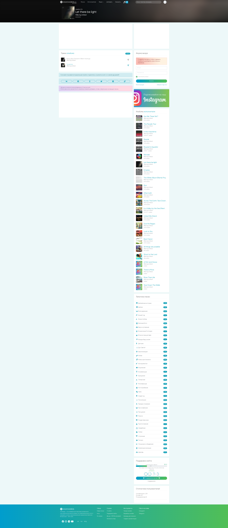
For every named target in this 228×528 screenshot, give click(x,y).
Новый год (152, 396)
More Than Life (149, 277)
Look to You (148, 231)
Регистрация (140, 84)
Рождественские (152, 420)
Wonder (147, 155)
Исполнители (92, 2)
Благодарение (152, 311)
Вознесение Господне (152, 331)
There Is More (149, 270)
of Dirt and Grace (150, 262)
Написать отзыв (111, 518)
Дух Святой (152, 347)
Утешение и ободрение (152, 444)
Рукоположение (151, 424)
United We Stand (150, 216)
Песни (83, 2)
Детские (152, 343)
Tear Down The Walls (152, 285)
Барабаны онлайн (129, 513)
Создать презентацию (130, 518)
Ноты (98, 513)
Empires (147, 170)
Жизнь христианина (152, 359)
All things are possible (152, 247)
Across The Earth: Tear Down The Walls (159, 201)
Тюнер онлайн (128, 511)
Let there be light (150, 162)
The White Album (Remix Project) (156, 178)
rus (81, 521)
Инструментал (152, 363)
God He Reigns (149, 224)
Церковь (152, 452)
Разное (152, 416)
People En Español (151, 147)
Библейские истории (152, 303)
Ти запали (70, 64)
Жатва (152, 355)
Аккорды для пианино (130, 516)
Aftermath (148, 193)
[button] (72, 17)
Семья (152, 432)
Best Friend (148, 239)
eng (85, 521)
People (146, 139)
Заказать (118, 2)
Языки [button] (101, 2)
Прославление (152, 408)
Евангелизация (152, 351)
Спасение (152, 436)
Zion (145, 185)
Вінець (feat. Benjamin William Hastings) (78, 58)
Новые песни (100, 511)
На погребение (152, 387)
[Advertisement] (95, 36)
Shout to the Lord (150, 254)
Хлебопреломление (152, 448)
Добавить (109, 2)
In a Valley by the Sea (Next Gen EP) (157, 208)
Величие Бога (152, 323)
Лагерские (152, 379)
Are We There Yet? (151, 116)
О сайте (109, 511)
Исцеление (152, 367)
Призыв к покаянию (152, 404)
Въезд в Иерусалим (152, 339)
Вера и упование (152, 327)
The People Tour (150, 124)
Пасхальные (152, 400)
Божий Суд (152, 315)
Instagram (142, 511)
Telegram (141, 513)
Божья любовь (152, 319)
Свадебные (152, 428)
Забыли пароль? (162, 84)
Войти (151, 81)
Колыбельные (152, 371)
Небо (152, 392)
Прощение (152, 412)
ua (78, 521)
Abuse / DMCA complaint (114, 516)
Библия (152, 307)
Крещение (152, 375)
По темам (99, 516)
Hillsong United (80, 15)
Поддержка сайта (112, 513)
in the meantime (150, 132)
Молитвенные (152, 383)
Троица (152, 440)
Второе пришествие (152, 335)
